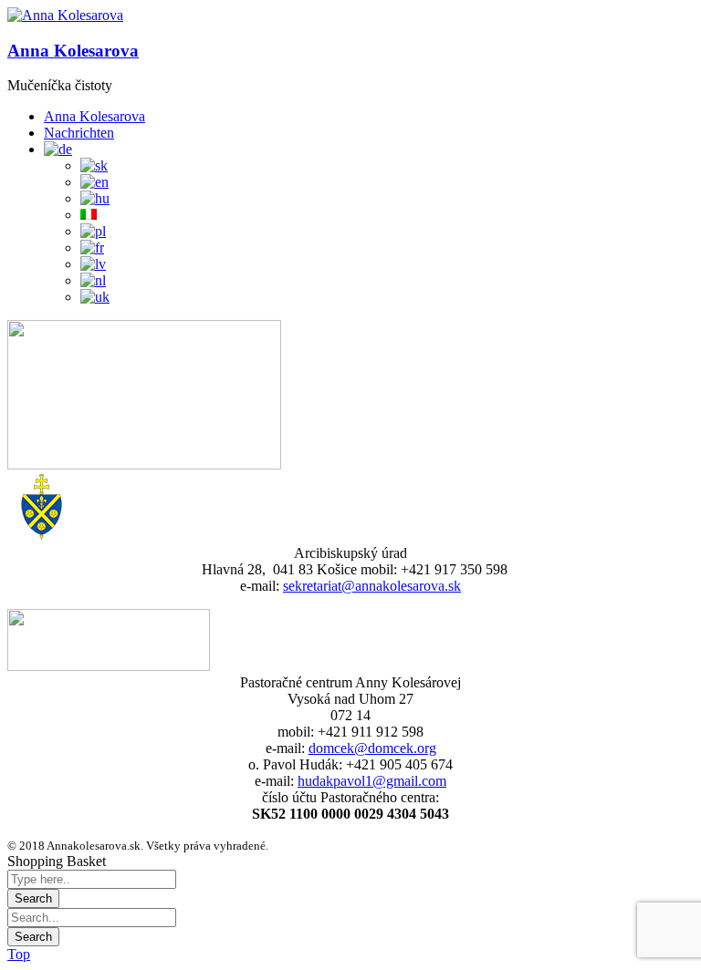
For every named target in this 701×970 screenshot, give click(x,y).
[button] (65, 15)
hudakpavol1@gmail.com (372, 781)
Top (18, 954)
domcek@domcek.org (372, 748)
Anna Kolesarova (73, 50)
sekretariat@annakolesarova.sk (372, 585)
